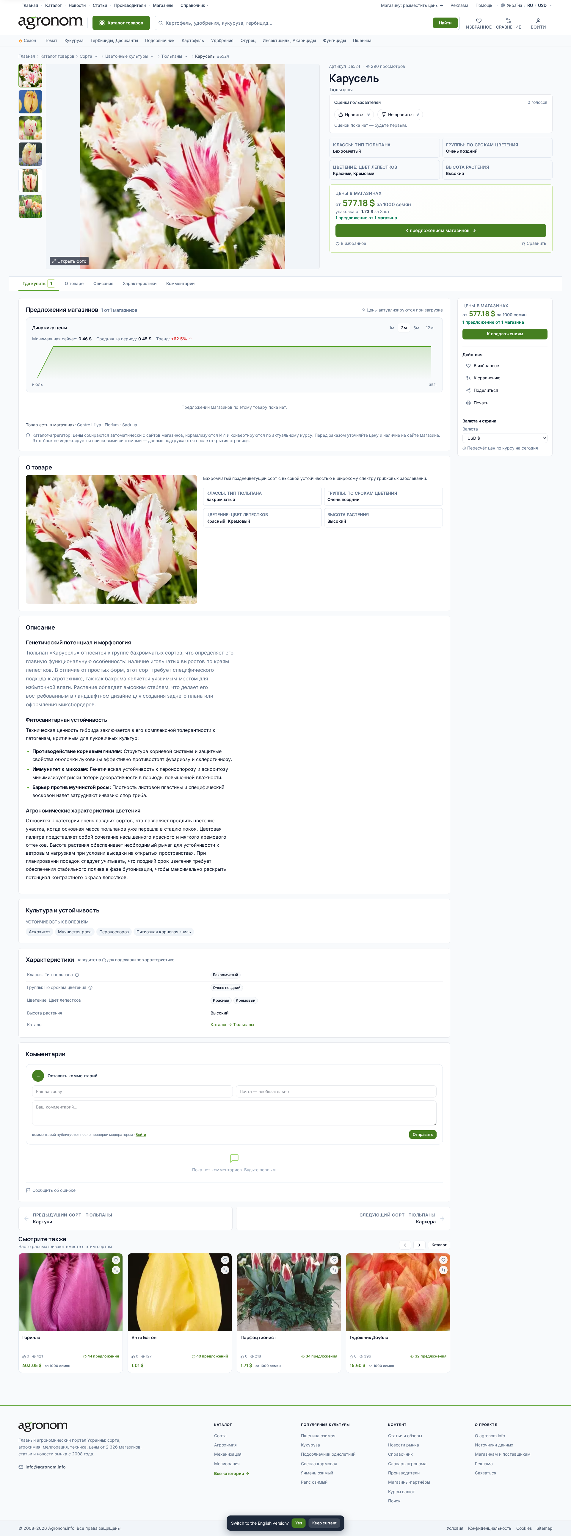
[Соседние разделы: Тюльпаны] (186, 56)
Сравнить (536, 243)
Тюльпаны (171, 56)
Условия (455, 1528)
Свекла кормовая (319, 1463)
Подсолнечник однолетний (328, 1454)
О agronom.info (490, 1435)
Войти (141, 1134)
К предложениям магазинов (437, 230)
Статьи (100, 5)
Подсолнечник (160, 40)
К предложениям (505, 333)
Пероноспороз (114, 931)
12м (430, 327)
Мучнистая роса (75, 931)
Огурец (248, 40)
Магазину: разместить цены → (412, 5)
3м (404, 327)
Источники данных (494, 1444)
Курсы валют (401, 1491)
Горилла (31, 1337)
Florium (112, 424)
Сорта (86, 56)
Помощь (484, 5)
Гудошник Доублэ (369, 1337)
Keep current (324, 1523)
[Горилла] (71, 1292)
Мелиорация (227, 1463)
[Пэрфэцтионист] (289, 1292)
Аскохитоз (39, 931)
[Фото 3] (30, 128)
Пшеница (362, 40)
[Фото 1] (30, 75)
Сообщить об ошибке (54, 1190)
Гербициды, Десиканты (114, 40)
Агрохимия (225, 1444)
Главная (29, 5)
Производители (130, 5)
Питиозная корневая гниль (164, 931)
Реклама (459, 5)
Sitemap (545, 1528)
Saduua (129, 424)
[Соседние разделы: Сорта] (96, 56)
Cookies (524, 1528)
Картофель (193, 40)
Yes (298, 1523)
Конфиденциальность (490, 1528)
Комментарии (180, 283)
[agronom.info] (50, 22)
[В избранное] (116, 1260)
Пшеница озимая (318, 1435)
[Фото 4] (30, 154)
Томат (51, 40)
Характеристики (139, 283)
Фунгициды (334, 40)
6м (416, 327)
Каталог (53, 5)
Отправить (423, 1134)
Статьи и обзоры (405, 1435)
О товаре (74, 283)
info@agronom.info (46, 1466)
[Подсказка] (77, 975)
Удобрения (222, 40)
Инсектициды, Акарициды (289, 40)
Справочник (193, 5)
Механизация (227, 1454)
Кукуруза (74, 40)
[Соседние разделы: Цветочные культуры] (152, 56)
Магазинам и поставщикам (503, 1454)
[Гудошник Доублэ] (398, 1292)
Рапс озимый (314, 1482)
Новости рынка (403, 1444)
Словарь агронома (407, 1463)
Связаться (485, 1472)
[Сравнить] (116, 1270)
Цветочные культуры (126, 56)
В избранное (353, 243)
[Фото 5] (30, 180)
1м (391, 327)
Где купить (37, 283)
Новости (77, 5)
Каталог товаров (57, 56)
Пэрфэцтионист (258, 1337)
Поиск (394, 1500)
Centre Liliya (89, 424)
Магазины (163, 5)
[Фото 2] (30, 102)
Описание (103, 283)
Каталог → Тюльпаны (232, 1024)
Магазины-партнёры (409, 1482)
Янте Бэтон (143, 1337)
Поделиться (486, 390)
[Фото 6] (30, 206)
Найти (445, 22)
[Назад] (405, 1245)
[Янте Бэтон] (180, 1292)
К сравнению (487, 378)
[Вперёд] (419, 1245)
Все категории (229, 1473)
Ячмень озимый (317, 1472)
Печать (481, 402)
